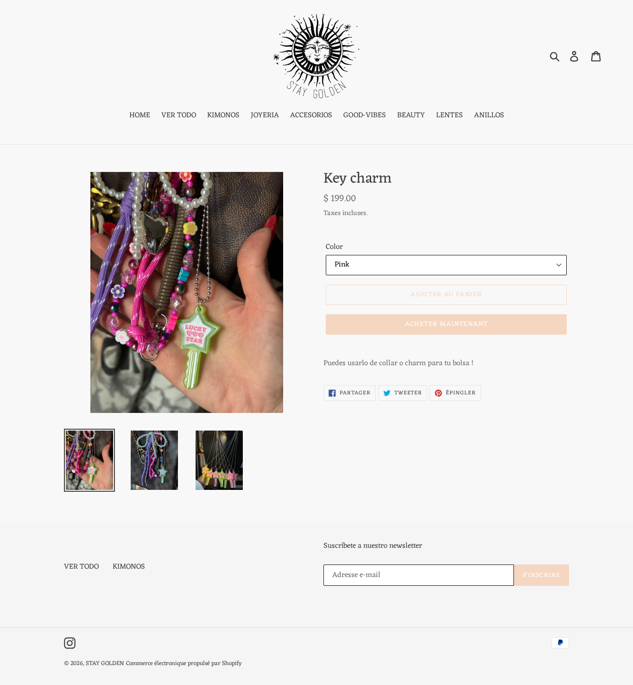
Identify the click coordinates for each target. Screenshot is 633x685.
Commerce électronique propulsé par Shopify (184, 663)
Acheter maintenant (446, 324)
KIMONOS (129, 566)
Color (334, 247)
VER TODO (81, 566)
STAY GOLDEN (105, 663)
